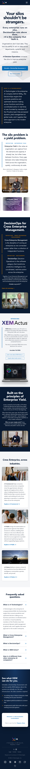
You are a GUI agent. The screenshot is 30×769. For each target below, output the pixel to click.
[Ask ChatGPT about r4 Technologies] (5, 762)
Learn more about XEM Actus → (15, 354)
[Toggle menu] (26, 2)
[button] (15, 184)
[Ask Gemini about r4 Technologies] (15, 762)
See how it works (15, 74)
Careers (19, 752)
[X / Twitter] (14, 749)
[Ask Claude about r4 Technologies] (10, 762)
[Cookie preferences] (15, 766)
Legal (10, 752)
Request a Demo (21, 723)
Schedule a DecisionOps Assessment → (15, 68)
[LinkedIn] (16, 749)
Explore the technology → (8, 288)
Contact (14, 752)
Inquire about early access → (15, 358)
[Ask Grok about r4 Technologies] (25, 762)
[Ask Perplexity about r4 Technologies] (20, 762)
